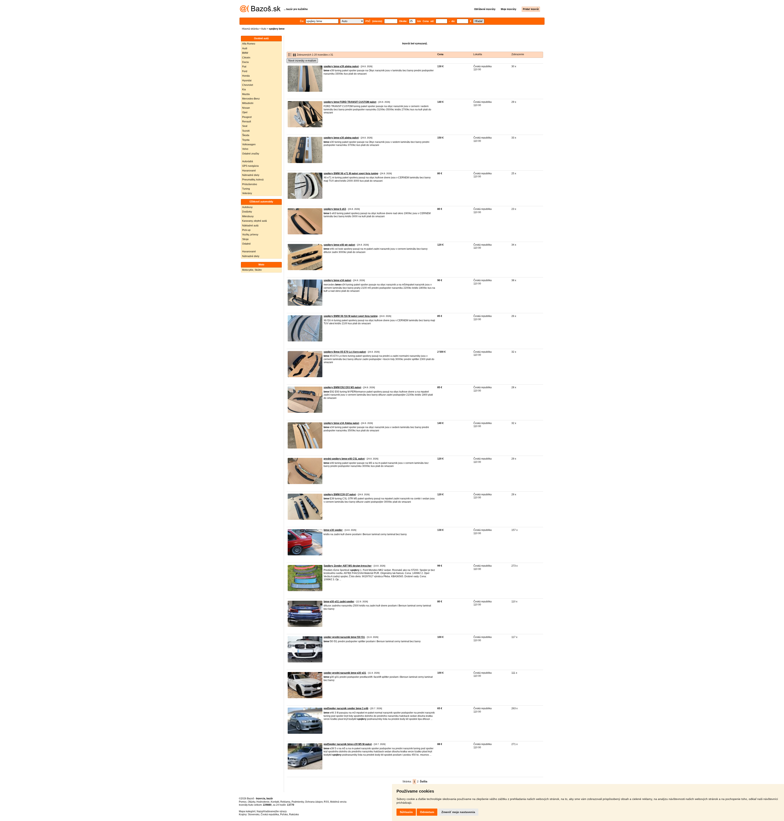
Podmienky (298, 801)
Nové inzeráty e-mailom (302, 60)
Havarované (249, 170)
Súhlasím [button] (406, 812)
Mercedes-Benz (251, 98)
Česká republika (270, 814)
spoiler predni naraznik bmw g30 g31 (345, 672)
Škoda (245, 135)
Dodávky (247, 211)
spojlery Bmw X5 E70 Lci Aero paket (345, 351)
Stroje (245, 239)
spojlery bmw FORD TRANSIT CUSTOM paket (350, 102)
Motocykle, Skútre (252, 269)
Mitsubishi (247, 103)
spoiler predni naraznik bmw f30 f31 (344, 637)
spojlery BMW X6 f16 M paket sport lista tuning (351, 316)
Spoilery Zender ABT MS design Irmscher (348, 565)
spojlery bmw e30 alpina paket (341, 137)
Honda (246, 75)
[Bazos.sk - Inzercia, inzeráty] (260, 11)
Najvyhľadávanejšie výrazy (272, 811)
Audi (244, 48)
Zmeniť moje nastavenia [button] (458, 812)
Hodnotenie (263, 801)
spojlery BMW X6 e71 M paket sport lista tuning (351, 173)
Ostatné (246, 243)
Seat (244, 126)
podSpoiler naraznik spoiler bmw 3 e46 (346, 708)
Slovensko (253, 814)
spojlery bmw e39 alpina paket (341, 66)
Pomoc (243, 801)
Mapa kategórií (247, 811)
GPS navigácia (250, 165)
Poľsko (284, 814)
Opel (244, 112)
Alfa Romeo (248, 43)
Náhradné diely (250, 175)
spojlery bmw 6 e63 (335, 209)
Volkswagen (249, 144)
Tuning (246, 188)
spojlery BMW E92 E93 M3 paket (342, 387)
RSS (326, 801)
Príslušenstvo (249, 184)
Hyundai (247, 80)
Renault (246, 121)
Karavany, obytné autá (254, 220)
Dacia (245, 62)
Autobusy (247, 207)
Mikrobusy (248, 216)
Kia (244, 89)
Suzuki (246, 130)
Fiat (244, 66)
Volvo (245, 149)
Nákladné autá (250, 225)
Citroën (246, 57)
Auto (263, 28)
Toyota (245, 140)
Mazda (246, 94)
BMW (245, 52)
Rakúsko (294, 814)
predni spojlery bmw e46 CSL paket (344, 458)
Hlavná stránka (250, 28)
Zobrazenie (517, 54)
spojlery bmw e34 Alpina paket (341, 423)
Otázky (251, 801)
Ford (244, 71)
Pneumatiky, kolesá (253, 179)
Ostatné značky (250, 153)
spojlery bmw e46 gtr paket (339, 244)
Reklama (285, 801)
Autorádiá (247, 161)
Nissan (246, 107)
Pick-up (246, 230)
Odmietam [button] (427, 812)
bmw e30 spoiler (333, 530)
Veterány (247, 193)
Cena (440, 54)
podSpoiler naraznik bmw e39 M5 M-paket (348, 744)
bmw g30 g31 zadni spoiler (339, 601)
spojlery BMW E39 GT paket (340, 494)
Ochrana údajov (314, 801)
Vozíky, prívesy (250, 234)
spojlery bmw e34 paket (337, 280)
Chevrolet (247, 85)
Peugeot (247, 117)
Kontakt (275, 801)
